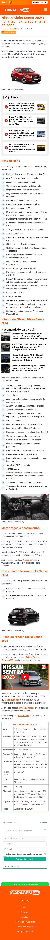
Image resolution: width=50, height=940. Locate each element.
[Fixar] (13, 838)
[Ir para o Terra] (7, 2)
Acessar (43, 822)
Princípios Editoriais (25, 932)
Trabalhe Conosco (25, 927)
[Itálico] (8, 838)
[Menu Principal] (45, 10)
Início (25, 907)
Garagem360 (7, 660)
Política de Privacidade (25, 922)
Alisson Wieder (14, 28)
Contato (25, 917)
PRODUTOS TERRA (39, 2)
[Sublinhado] (10, 838)
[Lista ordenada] (16, 838)
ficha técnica (23, 716)
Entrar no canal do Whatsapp (27, 884)
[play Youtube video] (25, 677)
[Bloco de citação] (22, 838)
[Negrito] (5, 838)
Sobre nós (25, 912)
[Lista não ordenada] (19, 838)
